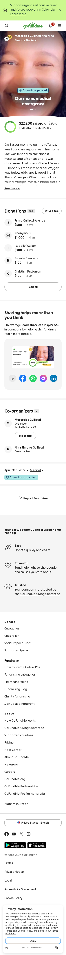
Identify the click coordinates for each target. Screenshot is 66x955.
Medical (35, 470)
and (34, 38)
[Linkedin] (53, 378)
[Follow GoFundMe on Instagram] (28, 834)
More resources (15, 803)
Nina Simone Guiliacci (29, 447)
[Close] (60, 10)
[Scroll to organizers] (9, 37)
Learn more (18, 14)
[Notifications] (50, 25)
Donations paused (35, 90)
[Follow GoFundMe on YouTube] (14, 834)
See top (53, 210)
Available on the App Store (36, 845)
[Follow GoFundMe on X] (21, 834)
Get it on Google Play (15, 845)
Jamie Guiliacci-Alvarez (30, 220)
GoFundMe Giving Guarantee (40, 593)
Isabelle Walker (25, 245)
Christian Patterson (28, 271)
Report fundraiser (35, 498)
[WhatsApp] (33, 378)
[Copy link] (12, 378)
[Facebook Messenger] (43, 378)
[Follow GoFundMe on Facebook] (6, 834)
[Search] (6, 25)
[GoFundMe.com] (33, 25)
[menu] (59, 25)
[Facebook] (22, 378)
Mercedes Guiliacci (28, 419)
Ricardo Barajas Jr (26, 258)
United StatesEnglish (35, 822)
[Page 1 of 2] (31, 109)
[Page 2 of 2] (35, 109)
